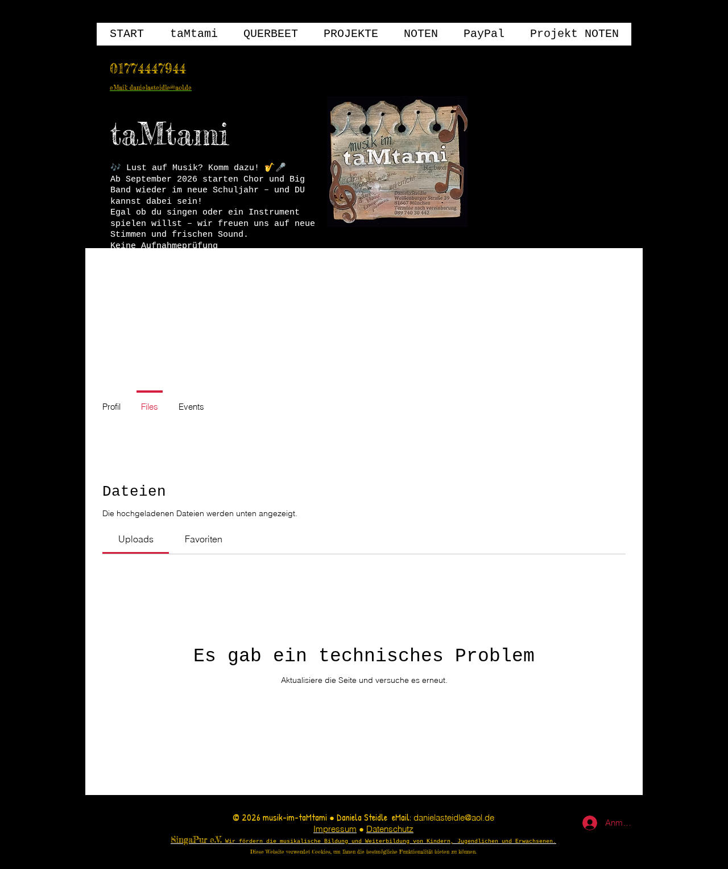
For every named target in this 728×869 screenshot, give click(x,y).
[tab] (135, 539)
